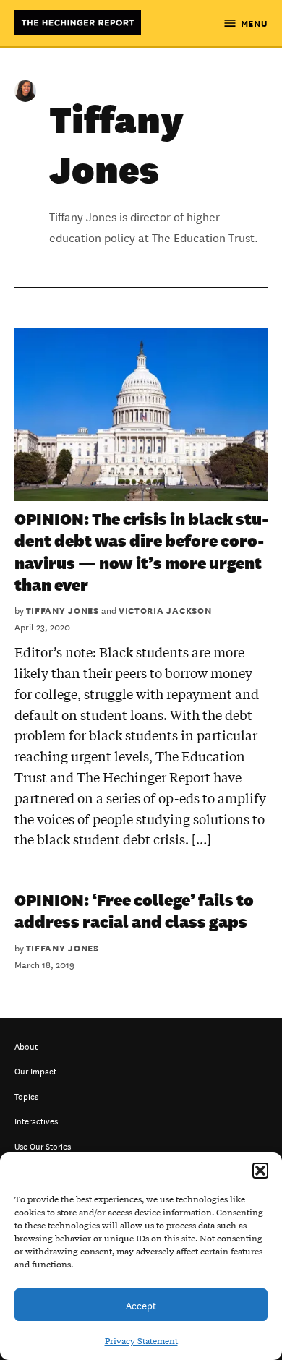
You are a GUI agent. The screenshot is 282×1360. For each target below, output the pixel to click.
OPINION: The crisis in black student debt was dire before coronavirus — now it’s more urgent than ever (141, 551)
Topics (26, 1095)
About (26, 1045)
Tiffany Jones (62, 609)
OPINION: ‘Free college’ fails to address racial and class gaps (134, 910)
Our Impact (35, 1069)
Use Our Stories (42, 1144)
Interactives (36, 1119)
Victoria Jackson (165, 609)
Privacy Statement (141, 1340)
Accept (141, 1304)
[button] (260, 1170)
